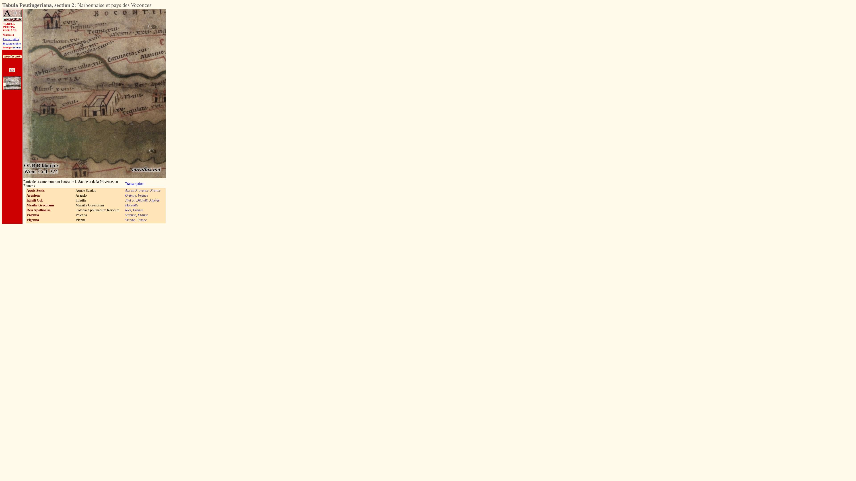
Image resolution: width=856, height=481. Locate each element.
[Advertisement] (190, 76)
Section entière (12, 43)
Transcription (11, 39)
